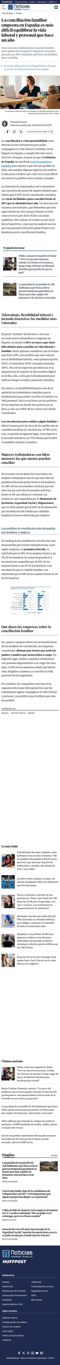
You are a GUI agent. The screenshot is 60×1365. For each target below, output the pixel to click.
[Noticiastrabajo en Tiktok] (32, 1353)
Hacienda (7, 1299)
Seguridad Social (39, 1290)
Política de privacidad (12, 1335)
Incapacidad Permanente (14, 1295)
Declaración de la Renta (13, 1290)
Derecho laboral (18, 712)
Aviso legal (7, 1331)
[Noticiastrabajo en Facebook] (19, 1353)
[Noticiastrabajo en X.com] (23, 1353)
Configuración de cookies (14, 1322)
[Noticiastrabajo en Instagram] (27, 1353)
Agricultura (42, 2)
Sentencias (7, 1286)
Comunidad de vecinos (42, 1286)
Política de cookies (11, 1326)
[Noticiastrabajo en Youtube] (36, 1353)
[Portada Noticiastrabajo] (30, 1253)
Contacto (6, 1339)
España (31, 712)
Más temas (36, 1299)
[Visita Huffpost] (56, 7)
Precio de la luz (21, 2)
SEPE (33, 1295)
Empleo (5, 712)
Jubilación (36, 1282)
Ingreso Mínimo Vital (12, 1304)
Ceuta (32, 2)
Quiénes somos (9, 1317)
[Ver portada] (19, 7)
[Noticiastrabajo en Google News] (41, 1353)
